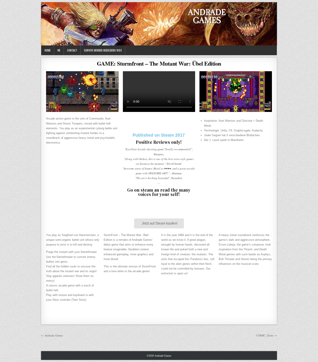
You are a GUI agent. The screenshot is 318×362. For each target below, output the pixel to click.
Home (48, 50)
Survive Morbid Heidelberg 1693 (103, 50)
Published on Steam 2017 (159, 135)
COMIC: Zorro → (266, 335)
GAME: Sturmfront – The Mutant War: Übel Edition (159, 63)
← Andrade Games (52, 335)
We (58, 50)
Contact (72, 50)
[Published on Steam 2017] (158, 121)
